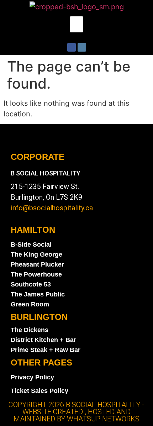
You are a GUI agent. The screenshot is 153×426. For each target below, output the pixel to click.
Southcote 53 (31, 284)
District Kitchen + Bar (43, 339)
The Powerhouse (36, 274)
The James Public (38, 294)
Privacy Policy (32, 377)
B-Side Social (31, 244)
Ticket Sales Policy (39, 390)
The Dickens (29, 329)
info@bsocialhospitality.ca (52, 208)
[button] (76, 24)
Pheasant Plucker (37, 264)
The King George (36, 254)
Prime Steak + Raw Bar (45, 349)
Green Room (30, 304)
